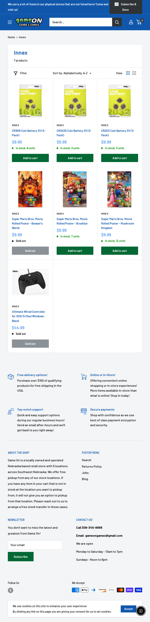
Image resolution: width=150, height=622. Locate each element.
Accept (128, 608)
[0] (139, 22)
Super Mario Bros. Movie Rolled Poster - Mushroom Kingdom (117, 223)
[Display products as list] (134, 73)
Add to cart (30, 158)
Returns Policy (92, 466)
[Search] (117, 22)
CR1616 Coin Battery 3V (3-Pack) (28, 133)
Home (11, 37)
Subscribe (21, 556)
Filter (23, 73)
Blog (85, 479)
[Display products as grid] (128, 73)
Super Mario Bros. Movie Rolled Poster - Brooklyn (72, 221)
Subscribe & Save (128, 6)
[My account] (131, 22)
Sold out (30, 250)
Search (86, 460)
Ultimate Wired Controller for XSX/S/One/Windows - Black (28, 316)
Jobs (85, 472)
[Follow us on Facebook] (10, 590)
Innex (15, 125)
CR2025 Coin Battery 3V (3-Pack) (74, 133)
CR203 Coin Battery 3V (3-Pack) (117, 133)
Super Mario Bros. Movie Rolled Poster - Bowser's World (27, 223)
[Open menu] (10, 22)
